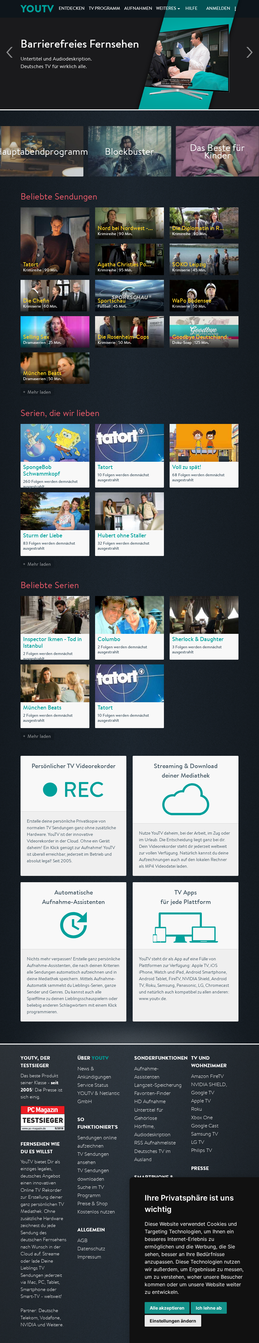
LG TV (197, 1142)
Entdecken (72, 9)
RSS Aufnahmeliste (155, 1142)
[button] (235, 9)
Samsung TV (204, 1134)
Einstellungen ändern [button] (173, 1320)
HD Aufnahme (150, 1101)
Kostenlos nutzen (96, 1211)
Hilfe (191, 9)
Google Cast (205, 1125)
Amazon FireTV (207, 1076)
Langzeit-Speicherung (158, 1085)
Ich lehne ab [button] (209, 1308)
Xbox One (202, 1117)
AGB (82, 1240)
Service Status (92, 1085)
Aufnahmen (138, 9)
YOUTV (37, 9)
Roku (196, 1109)
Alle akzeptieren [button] (167, 1308)
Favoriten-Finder (152, 1093)
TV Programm (104, 9)
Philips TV (201, 1150)
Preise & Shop (92, 1203)
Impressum (89, 1256)
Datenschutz (91, 1248)
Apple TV (201, 1100)
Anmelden (218, 9)
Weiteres (166, 9)
